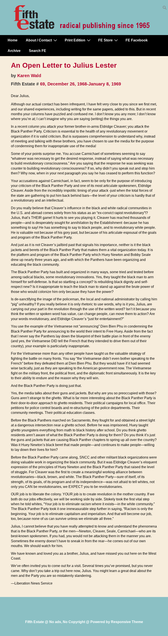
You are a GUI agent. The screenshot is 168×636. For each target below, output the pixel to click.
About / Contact (39, 40)
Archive (14, 51)
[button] (165, 9)
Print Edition (75, 40)
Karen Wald (29, 75)
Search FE (37, 51)
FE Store (105, 40)
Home (13, 40)
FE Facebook (137, 40)
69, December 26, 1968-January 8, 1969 (80, 83)
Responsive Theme (127, 622)
